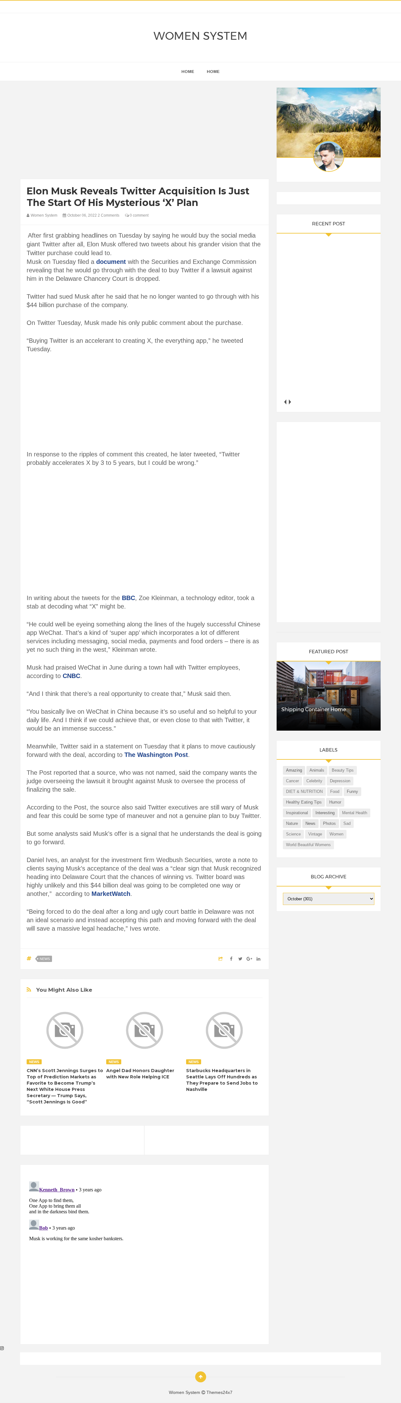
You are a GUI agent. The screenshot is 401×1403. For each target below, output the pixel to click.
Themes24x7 (219, 1392)
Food (334, 791)
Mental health (354, 812)
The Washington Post (156, 754)
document (111, 261)
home (187, 71)
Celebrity (314, 781)
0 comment (138, 215)
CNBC (71, 675)
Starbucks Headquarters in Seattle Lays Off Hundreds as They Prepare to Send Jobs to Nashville (222, 1080)
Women (336, 834)
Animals (317, 770)
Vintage (315, 834)
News (45, 959)
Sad (347, 823)
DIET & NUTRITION (304, 791)
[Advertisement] (144, 131)
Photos (329, 823)
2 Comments (108, 215)
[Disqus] (145, 1257)
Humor (335, 802)
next (290, 402)
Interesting (325, 812)
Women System (200, 36)
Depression (340, 781)
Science (293, 834)
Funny (352, 791)
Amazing (294, 770)
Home (213, 71)
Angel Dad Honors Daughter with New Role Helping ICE (140, 1074)
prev (285, 402)
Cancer (292, 781)
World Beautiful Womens (308, 844)
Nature (292, 823)
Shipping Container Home (313, 709)
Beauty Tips (343, 770)
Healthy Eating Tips (304, 802)
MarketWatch (110, 893)
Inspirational (297, 812)
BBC (128, 597)
